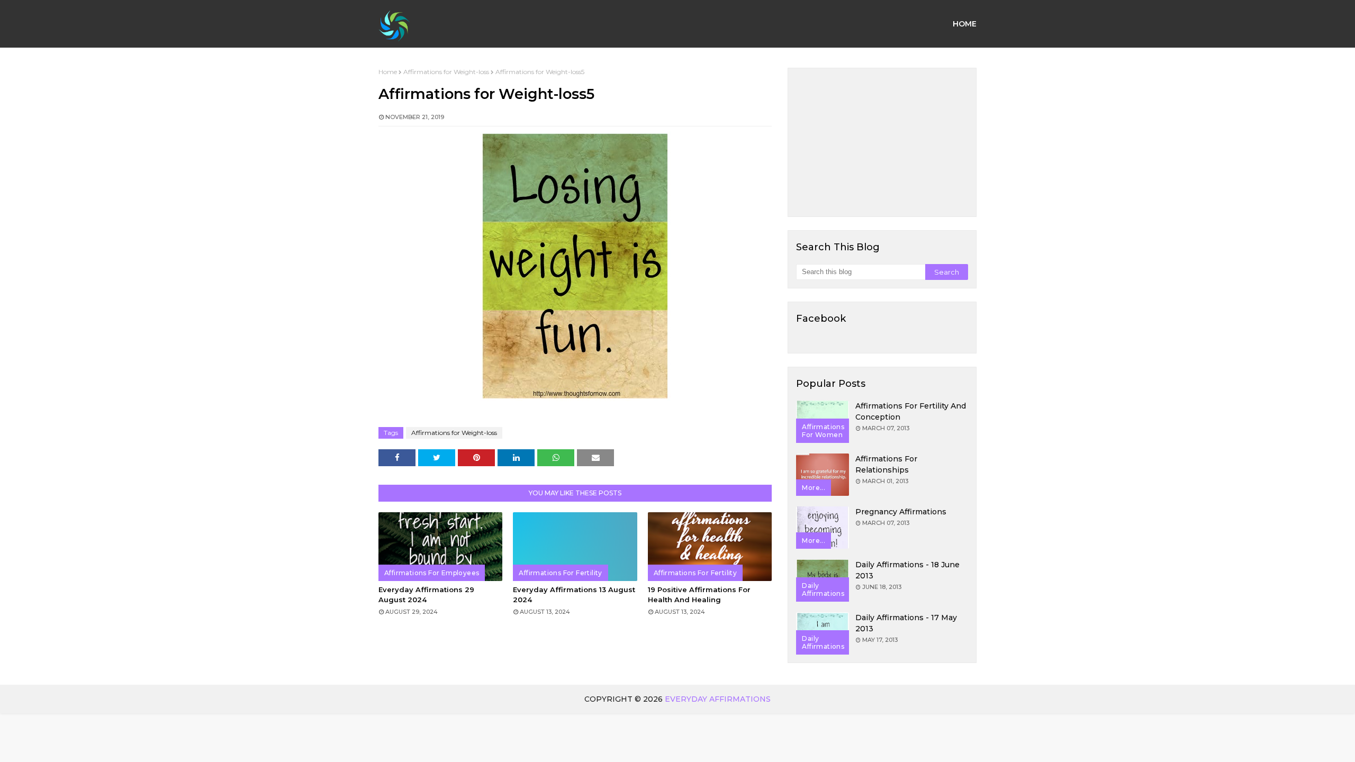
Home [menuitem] (965, 24)
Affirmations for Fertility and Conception (910, 411)
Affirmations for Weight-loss (446, 72)
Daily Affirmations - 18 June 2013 (907, 570)
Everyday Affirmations (718, 699)
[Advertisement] (882, 142)
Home (387, 72)
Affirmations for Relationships (886, 464)
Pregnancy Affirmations (900, 511)
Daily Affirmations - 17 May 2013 (906, 623)
